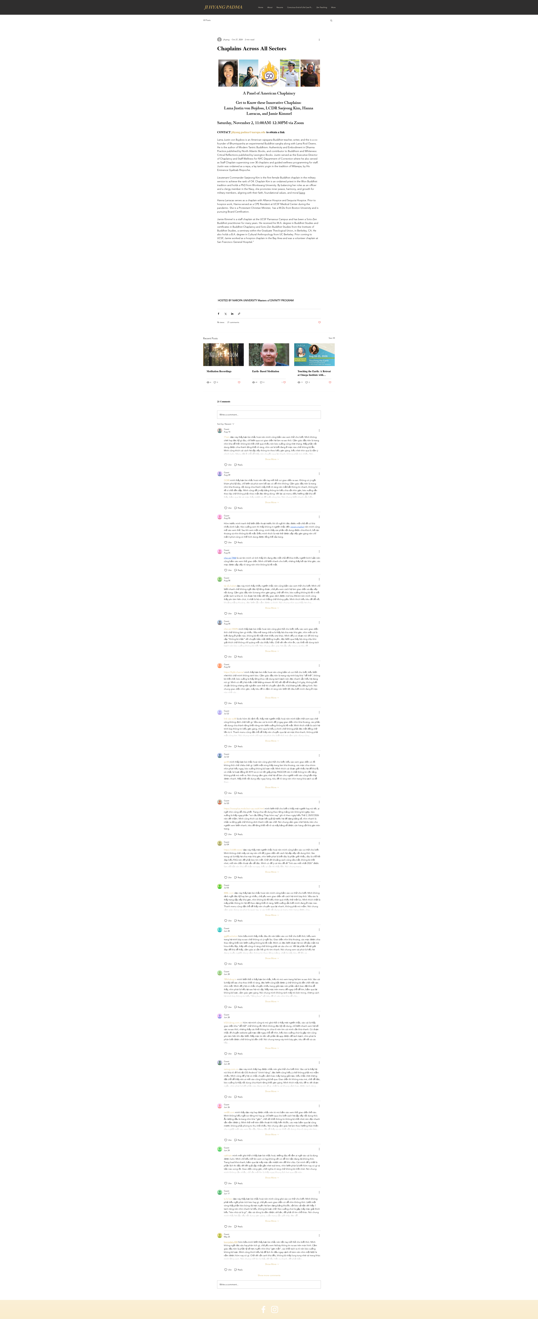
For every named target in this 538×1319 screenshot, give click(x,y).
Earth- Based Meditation (265, 371)
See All (332, 338)
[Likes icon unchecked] (226, 465)
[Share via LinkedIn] (232, 313)
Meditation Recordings (219, 371)
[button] (331, 20)
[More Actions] (319, 430)
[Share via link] (239, 313)
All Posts (207, 20)
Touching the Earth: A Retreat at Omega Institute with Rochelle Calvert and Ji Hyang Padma (314, 373)
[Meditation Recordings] (223, 354)
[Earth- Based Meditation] (269, 354)
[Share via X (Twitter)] (225, 313)
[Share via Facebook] (218, 313)
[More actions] (319, 39)
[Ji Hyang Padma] (263, 1309)
